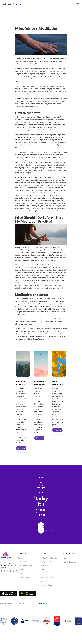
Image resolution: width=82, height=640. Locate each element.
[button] (77, 4)
